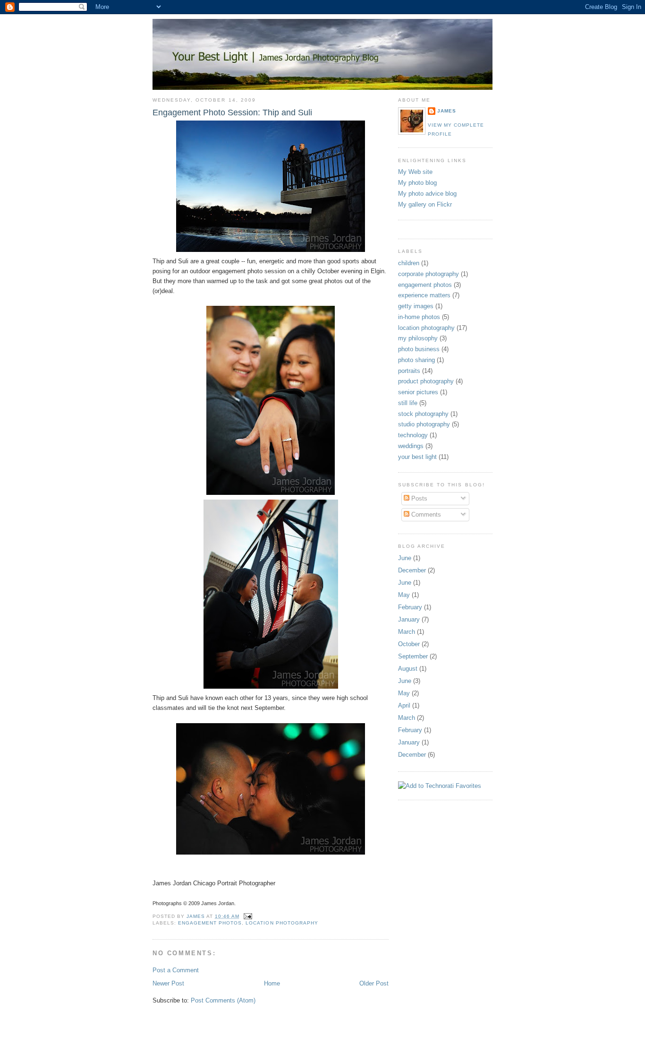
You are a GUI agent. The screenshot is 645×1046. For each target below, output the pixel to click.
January (409, 619)
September (413, 656)
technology (413, 435)
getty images (415, 306)
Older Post (374, 983)
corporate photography (428, 273)
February (410, 607)
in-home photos (419, 316)
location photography (282, 922)
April (404, 705)
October (409, 644)
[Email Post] (247, 916)
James (446, 110)
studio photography (424, 424)
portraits (409, 370)
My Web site (415, 171)
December (412, 570)
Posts (418, 498)
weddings (411, 446)
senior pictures (418, 392)
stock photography (423, 413)
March (406, 631)
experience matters (424, 295)
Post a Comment (176, 970)
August (407, 668)
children (408, 263)
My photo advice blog (427, 193)
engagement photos (210, 922)
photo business (419, 349)
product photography (426, 381)
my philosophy (418, 338)
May (404, 594)
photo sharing (416, 359)
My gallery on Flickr (425, 204)
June (404, 558)
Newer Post (168, 983)
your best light (417, 456)
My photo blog (417, 182)
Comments (425, 514)
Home (272, 983)
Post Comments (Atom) (223, 1000)
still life (407, 402)
